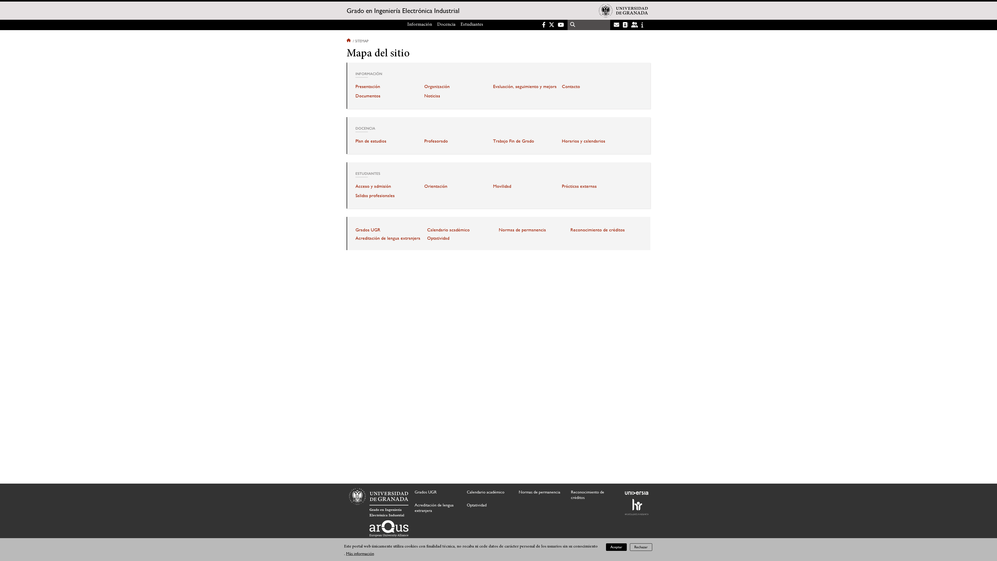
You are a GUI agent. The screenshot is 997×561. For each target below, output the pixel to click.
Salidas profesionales (375, 195)
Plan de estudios (370, 141)
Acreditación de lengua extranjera (387, 238)
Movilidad (502, 186)
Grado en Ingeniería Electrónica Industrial (403, 10)
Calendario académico (448, 229)
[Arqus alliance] (388, 528)
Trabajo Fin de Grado (513, 141)
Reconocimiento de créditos (597, 229)
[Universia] (636, 493)
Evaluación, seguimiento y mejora (525, 86)
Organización (437, 86)
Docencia (446, 24)
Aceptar (616, 547)
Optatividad (438, 238)
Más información (360, 553)
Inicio (349, 41)
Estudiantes (472, 24)
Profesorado (436, 141)
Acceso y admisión (373, 186)
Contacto (571, 86)
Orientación (435, 186)
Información (419, 24)
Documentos (367, 95)
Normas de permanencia (522, 229)
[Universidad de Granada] (623, 11)
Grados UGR (367, 229)
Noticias (432, 95)
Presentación (367, 86)
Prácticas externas (579, 186)
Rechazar (641, 547)
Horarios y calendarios (583, 141)
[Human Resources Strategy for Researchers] (636, 507)
